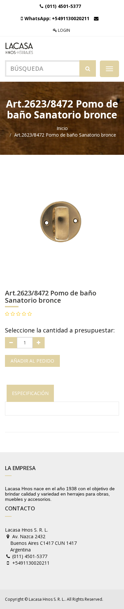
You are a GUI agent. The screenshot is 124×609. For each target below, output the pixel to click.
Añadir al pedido (32, 361)
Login (63, 30)
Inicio (62, 128)
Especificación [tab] (30, 393)
